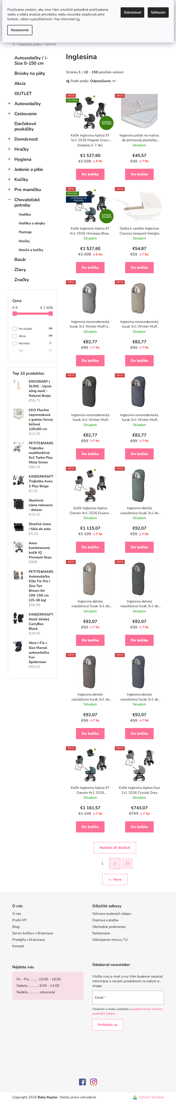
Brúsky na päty (29, 73)
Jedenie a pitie (28, 169)
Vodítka (25, 214)
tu (78, 19)
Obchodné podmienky (109, 926)
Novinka (35, 343)
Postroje (25, 232)
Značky (21, 280)
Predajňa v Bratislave (28, 939)
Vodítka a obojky (32, 223)
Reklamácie (101, 933)
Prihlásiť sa (107, 1024)
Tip (35, 351)
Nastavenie (20, 30)
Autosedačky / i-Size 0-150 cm (31, 60)
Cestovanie (25, 114)
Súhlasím (158, 12)
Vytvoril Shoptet (151, 1097)
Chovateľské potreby (27, 202)
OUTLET (23, 93)
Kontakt (18, 946)
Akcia (20, 83)
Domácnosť (26, 139)
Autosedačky (27, 104)
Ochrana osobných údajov (111, 913)
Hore (117, 879)
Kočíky (21, 179)
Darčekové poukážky (25, 126)
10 (127, 863)
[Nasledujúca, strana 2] (114, 863)
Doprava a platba (105, 920)
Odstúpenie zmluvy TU (110, 939)
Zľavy (20, 270)
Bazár (20, 259)
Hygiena (22, 159)
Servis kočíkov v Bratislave (32, 933)
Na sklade (35, 329)
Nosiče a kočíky (31, 250)
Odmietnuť (132, 12)
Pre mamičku (27, 190)
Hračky (21, 149)
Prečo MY (19, 920)
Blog (16, 926)
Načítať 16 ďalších (115, 847)
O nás (16, 913)
